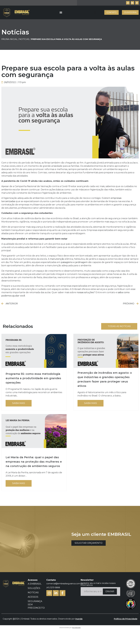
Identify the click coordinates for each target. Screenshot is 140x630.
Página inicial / (10, 39)
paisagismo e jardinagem (74, 262)
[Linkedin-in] (132, 3)
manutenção (57, 259)
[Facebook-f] (137, 3)
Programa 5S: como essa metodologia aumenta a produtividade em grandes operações (33, 378)
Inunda (78, 619)
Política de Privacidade (125, 619)
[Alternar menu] (60, 12)
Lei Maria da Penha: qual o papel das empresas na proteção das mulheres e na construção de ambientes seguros (34, 462)
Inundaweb (76, 627)
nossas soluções (85, 292)
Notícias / (25, 39)
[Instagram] (127, 3)
